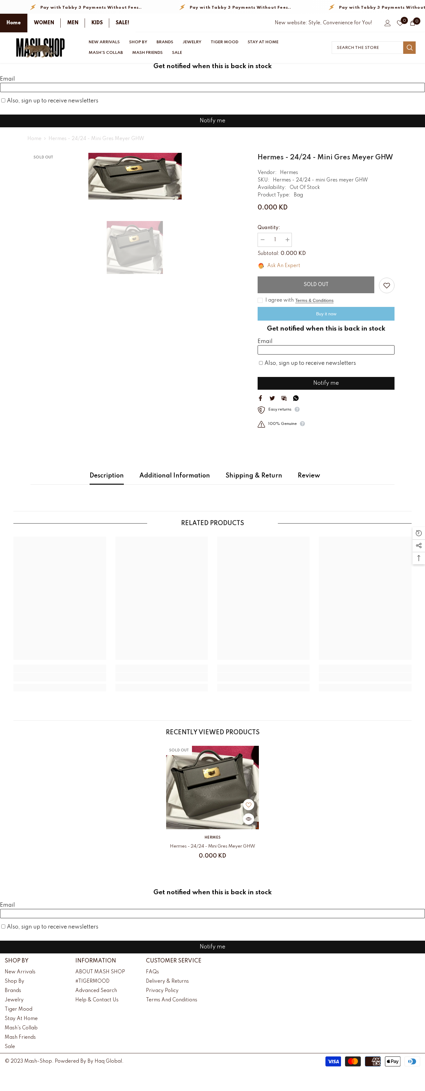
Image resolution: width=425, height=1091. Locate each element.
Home (14, 23)
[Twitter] (272, 397)
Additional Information (174, 476)
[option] (134, 176)
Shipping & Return (254, 476)
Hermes (289, 172)
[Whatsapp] (296, 397)
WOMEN (44, 23)
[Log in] (388, 23)
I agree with (279, 300)
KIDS (97, 23)
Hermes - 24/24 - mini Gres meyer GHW (212, 846)
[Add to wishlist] (387, 285)
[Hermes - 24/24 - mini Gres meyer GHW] (212, 787)
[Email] (284, 397)
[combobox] (367, 47)
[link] (59, 677)
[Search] (374, 47)
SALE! (122, 23)
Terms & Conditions (314, 300)
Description (107, 476)
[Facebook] (260, 397)
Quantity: (269, 227)
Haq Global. (109, 1061)
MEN (72, 23)
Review (309, 476)
